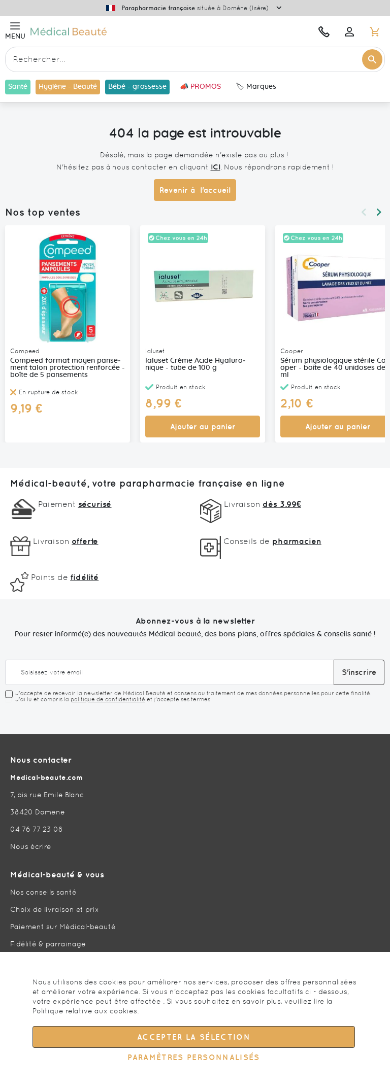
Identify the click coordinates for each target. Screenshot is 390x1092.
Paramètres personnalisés (193, 1057)
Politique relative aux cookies (84, 1011)
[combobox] (195, 59)
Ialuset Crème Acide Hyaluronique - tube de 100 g (195, 364)
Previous (364, 212)
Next (379, 212)
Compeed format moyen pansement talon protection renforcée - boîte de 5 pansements (67, 368)
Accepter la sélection (193, 1037)
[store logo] (125, 31)
